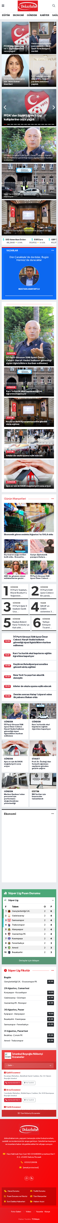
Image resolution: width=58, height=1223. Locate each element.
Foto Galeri (16, 1212)
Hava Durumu (13, 1191)
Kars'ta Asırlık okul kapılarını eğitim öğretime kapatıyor (41, 727)
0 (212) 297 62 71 (14, 1100)
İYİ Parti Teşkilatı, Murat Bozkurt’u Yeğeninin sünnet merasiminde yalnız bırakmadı (18, 593)
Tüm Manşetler (40, 1196)
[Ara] (53, 6)
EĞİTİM (6, 15)
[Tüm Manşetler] (52, 499)
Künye (47, 1212)
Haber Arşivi (39, 1202)
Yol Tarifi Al (30, 1083)
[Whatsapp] (26, 1178)
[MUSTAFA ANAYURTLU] (29, 276)
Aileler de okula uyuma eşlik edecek (32, 686)
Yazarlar (39, 1212)
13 (46, 124)
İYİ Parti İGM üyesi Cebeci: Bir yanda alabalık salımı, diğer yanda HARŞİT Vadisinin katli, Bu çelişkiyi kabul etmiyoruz (47, 593)
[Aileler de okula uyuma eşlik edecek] (29, 444)
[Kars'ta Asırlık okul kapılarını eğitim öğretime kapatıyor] (29, 382)
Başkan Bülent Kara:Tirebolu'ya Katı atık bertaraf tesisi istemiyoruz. (21, 625)
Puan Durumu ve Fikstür (17, 1196)
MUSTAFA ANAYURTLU (29, 289)
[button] (5, 107)
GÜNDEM (32, 15)
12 (42, 124)
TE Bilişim (36, 1219)
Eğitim (35, 791)
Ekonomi (10, 813)
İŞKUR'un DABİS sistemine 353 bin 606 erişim (47, 609)
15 (52, 124)
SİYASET (36, 759)
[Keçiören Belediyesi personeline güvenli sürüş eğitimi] (29, 412)
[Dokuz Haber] (28, 6)
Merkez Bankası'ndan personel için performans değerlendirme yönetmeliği (14, 798)
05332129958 (30, 1162)
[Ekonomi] (52, 814)
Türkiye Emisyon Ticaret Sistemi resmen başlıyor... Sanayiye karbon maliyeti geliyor (47, 625)
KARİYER (44, 15)
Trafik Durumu (39, 1191)
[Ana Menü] (3, 6)
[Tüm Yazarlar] (52, 250)
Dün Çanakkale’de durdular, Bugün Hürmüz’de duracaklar (29, 258)
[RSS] (31, 1178)
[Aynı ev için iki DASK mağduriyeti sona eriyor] (29, 474)
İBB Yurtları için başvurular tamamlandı (39, 796)
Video (28, 1212)
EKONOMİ (18, 15)
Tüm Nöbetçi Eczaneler (30, 1113)
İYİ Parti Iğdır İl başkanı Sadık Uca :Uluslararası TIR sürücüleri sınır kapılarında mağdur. (20, 609)
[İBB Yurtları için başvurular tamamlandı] (43, 781)
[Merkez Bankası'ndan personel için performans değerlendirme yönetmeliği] (15, 781)
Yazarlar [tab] (12, 250)
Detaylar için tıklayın (29, 961)
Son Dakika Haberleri (16, 1202)
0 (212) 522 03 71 (14, 1083)
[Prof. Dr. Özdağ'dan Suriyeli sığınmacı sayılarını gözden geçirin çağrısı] (43, 748)
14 (49, 124)
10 (35, 124)
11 (39, 124)
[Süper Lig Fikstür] (52, 970)
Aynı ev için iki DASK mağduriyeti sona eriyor (13, 764)
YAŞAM (43, 603)
